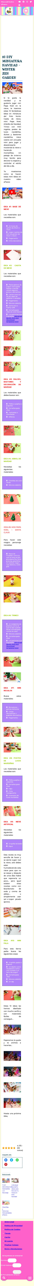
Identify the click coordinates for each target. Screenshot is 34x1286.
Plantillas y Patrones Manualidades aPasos (7, 1211)
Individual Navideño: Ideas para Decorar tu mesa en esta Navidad (15, 1190)
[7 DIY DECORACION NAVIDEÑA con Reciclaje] (6, 1180)
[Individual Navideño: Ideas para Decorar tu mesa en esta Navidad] (15, 1180)
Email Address (6, 1265)
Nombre (4, 1260)
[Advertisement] (17, 34)
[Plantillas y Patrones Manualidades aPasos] (6, 1202)
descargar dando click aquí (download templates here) (14, 319)
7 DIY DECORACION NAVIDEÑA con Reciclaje (7, 1189)
